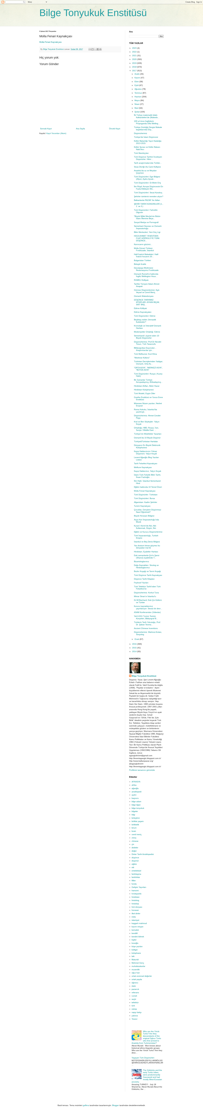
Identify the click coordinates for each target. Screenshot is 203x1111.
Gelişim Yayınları (139, 887)
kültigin (135, 950)
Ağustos (138, 89)
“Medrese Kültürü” (142, 358)
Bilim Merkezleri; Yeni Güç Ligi (147, 232)
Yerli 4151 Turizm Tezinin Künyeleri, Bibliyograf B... (146, 617)
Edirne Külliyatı (140, 308)
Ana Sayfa (80, 128)
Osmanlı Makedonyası (144, 296)
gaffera (86, 1105)
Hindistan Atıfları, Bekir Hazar (147, 386)
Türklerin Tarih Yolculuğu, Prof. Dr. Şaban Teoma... (147, 623)
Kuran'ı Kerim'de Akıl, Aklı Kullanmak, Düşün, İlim (145, 527)
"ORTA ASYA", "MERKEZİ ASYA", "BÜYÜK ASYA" (148, 369)
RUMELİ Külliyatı (141, 280)
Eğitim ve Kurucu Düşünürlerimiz (148, 532)
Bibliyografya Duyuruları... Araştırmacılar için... (145, 349)
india (134, 917)
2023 (134, 48)
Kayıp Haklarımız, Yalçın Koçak (147, 471)
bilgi (133, 815)
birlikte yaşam (138, 821)
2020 (134, 59)
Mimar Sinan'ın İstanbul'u (145, 596)
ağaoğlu (135, 788)
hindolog (135, 900)
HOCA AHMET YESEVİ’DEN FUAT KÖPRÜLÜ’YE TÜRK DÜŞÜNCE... (147, 238)
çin (133, 844)
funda (134, 884)
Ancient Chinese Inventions (146, 628)
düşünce (135, 857)
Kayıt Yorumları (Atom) (56, 133)
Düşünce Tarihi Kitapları (144, 579)
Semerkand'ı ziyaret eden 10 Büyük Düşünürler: (146, 337)
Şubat (137, 112)
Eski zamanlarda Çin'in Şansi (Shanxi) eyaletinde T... (146, 556)
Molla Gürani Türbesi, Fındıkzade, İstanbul (144, 249)
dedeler (135, 847)
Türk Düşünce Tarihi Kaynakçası (148, 575)
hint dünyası (137, 907)
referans (135, 992)
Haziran (138, 97)
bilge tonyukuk (138, 808)
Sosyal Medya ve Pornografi (146, 222)
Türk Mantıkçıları (141, 153)
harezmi (135, 890)
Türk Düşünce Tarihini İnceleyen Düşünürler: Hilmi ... (148, 158)
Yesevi (134, 1019)
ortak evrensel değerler (142, 976)
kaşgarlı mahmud (139, 923)
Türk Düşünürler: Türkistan (145, 494)
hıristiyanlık (136, 894)
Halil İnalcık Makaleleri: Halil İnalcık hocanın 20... (146, 255)
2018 (134, 67)
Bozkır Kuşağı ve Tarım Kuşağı (147, 571)
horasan (135, 910)
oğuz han (136, 973)
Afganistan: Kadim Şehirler (145, 502)
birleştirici (136, 818)
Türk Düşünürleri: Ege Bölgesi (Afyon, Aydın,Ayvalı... (147, 178)
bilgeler (135, 811)
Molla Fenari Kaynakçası (144, 491)
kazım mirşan (137, 927)
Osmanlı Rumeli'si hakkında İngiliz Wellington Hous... (146, 275)
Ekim (137, 81)
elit (133, 867)
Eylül (137, 85)
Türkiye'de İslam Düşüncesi (146, 137)
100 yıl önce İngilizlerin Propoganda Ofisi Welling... (147, 122)
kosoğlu (135, 943)
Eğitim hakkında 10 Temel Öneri (148, 487)
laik (133, 956)
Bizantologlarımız (141, 561)
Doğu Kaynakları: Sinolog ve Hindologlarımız (146, 566)
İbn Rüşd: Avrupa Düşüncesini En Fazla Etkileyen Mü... (148, 187)
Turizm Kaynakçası (142, 506)
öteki (134, 986)
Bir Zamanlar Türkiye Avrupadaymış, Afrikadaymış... (148, 381)
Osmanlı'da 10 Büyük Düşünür (147, 438)
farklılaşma (136, 874)
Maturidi (135, 959)
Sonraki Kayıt (46, 128)
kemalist (135, 930)
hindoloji (135, 904)
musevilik (136, 969)
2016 (134, 644)
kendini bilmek (138, 936)
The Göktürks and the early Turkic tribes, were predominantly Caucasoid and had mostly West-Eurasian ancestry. (147, 1076)
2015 (134, 648)
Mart (137, 108)
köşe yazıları (137, 946)
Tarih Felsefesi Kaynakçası (145, 463)
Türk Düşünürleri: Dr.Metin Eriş (147, 183)
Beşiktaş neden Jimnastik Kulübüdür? (145, 321)
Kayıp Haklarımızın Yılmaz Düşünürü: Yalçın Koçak (145, 452)
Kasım (138, 78)
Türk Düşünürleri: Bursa (144, 498)
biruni (134, 828)
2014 (134, 651)
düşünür (135, 861)
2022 (134, 52)
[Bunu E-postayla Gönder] (90, 49)
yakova (135, 1016)
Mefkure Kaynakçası (143, 467)
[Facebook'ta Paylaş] (97, 49)
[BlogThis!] (92, 49)
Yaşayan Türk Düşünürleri (143, 1058)
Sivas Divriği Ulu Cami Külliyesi (147, 167)
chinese (135, 841)
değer (134, 851)
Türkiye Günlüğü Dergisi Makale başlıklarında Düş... (148, 128)
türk (133, 1006)
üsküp (134, 1009)
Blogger (115, 1105)
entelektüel (136, 871)
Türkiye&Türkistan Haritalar (146, 441)
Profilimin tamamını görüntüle (142, 770)
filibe (134, 880)
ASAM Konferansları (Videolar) (147, 612)
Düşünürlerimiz (140, 133)
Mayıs (137, 100)
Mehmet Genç (138, 963)
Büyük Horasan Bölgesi (144, 516)
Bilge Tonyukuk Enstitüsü (93, 12)
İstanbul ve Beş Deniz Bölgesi (147, 542)
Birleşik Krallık (140, 264)
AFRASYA (136, 782)
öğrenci (135, 983)
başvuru (135, 798)
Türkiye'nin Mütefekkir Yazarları (147, 434)
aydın (134, 795)
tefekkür (135, 1002)
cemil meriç (137, 834)
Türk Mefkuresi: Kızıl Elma (145, 354)
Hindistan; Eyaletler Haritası (146, 552)
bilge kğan (136, 805)
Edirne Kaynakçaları (142, 312)
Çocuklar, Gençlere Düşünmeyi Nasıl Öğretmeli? (147, 511)
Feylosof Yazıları (141, 583)
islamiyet (135, 920)
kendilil (135, 933)
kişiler (134, 940)
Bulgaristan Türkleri (142, 260)
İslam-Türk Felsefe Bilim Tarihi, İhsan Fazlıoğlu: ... (147, 476)
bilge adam (136, 801)
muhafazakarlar (138, 966)
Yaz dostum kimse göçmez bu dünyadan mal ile (147, 546)
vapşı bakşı (137, 1012)
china (134, 838)
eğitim (134, 864)
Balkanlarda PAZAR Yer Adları (147, 200)
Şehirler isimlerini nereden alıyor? (148, 196)
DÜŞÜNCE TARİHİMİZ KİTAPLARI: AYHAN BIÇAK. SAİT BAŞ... (147, 302)
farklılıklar (136, 877)
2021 (134, 55)
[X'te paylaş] (95, 49)
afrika (134, 785)
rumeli (134, 996)
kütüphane (136, 953)
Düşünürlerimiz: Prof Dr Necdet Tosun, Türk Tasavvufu (147, 343)
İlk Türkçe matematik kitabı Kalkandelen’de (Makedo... (146, 116)
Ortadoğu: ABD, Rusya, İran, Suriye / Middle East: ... (146, 429)
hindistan (135, 897)
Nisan (137, 104)
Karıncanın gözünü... (143, 244)
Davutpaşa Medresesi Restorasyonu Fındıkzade (146, 269)
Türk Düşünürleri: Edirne (144, 316)
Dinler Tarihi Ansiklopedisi (143, 854)
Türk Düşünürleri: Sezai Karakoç (148, 192)
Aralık (137, 74)
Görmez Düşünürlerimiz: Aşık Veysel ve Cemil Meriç (146, 291)
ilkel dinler (136, 913)
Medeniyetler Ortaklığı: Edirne (147, 332)
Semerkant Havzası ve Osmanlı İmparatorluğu (148, 227)
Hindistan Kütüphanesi (144, 390)
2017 (134, 70)
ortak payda (137, 979)
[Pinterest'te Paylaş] (100, 49)
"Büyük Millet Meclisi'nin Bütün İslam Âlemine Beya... (147, 217)
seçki (134, 999)
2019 (134, 63)
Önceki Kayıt (114, 128)
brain (134, 831)
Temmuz (139, 93)
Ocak (137, 639)
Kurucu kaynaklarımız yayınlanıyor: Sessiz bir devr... (148, 607)
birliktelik (135, 824)
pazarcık (135, 989)
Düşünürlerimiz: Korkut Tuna (146, 592)
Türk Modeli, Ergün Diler (144, 393)
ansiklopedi (136, 792)
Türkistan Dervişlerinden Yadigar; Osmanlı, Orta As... (148, 362)
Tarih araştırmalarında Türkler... (148, 163)
